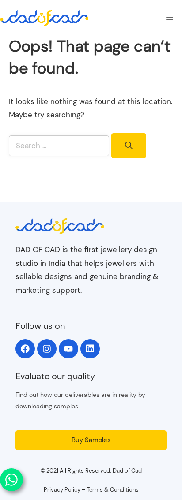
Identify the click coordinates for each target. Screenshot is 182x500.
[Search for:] (60, 145)
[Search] (128, 146)
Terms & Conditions (113, 489)
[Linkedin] (90, 348)
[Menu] (169, 17)
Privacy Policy (62, 489)
